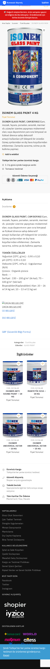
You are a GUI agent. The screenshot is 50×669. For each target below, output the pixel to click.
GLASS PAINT (29, 345)
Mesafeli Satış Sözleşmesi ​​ (15, 558)
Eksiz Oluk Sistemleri (12, 515)
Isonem (15, 23)
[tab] (25, 199)
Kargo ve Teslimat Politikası (15, 562)
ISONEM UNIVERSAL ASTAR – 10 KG (12, 446)
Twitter (5, 584)
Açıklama (7, 199)
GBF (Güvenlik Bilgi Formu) (16, 331)
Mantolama (7, 531)
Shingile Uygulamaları (12, 523)
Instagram (7, 588)
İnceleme (8, 206)
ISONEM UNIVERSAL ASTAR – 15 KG (36, 446)
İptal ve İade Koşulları (13, 550)
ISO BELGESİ (9, 317)
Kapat (6, 655)
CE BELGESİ (8, 310)
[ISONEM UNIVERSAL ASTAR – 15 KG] (37, 424)
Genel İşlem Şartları (12, 566)
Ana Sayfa (6, 23)
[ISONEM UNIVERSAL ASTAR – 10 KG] (13, 424)
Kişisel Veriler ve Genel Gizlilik (17, 570)
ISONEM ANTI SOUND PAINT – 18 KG (12, 394)
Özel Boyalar (25, 23)
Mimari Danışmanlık (11, 527)
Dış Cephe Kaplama (11, 535)
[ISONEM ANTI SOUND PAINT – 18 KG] (13, 372)
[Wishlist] (19, 364)
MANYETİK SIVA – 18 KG (37, 392)
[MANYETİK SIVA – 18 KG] (37, 372)
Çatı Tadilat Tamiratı (12, 519)
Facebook (7, 580)
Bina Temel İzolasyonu (13, 539)
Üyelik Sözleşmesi (11, 554)
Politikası (36, 570)
